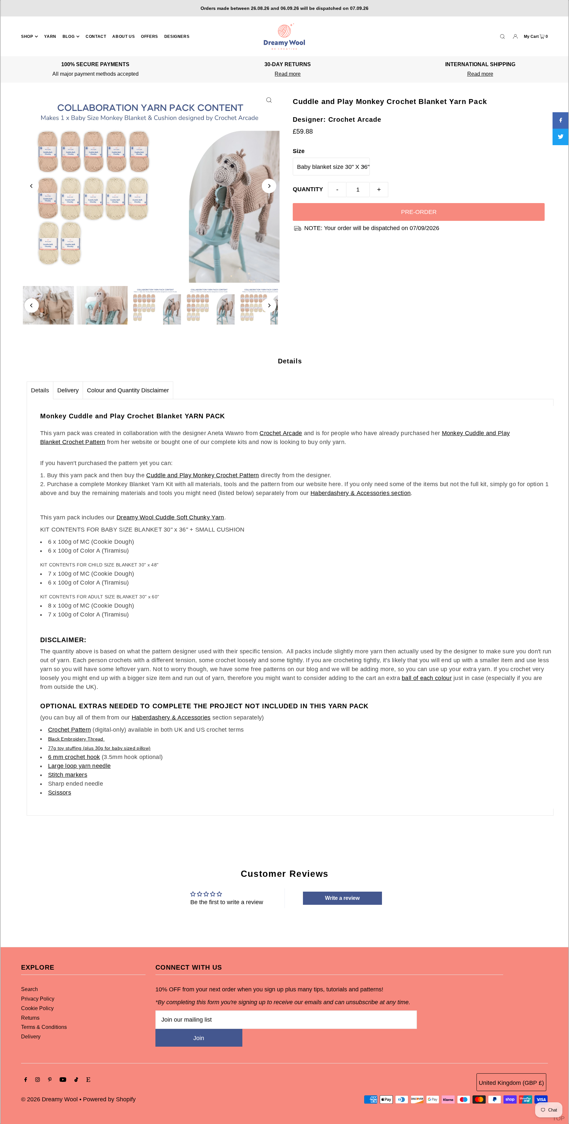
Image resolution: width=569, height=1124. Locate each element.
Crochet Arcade (280, 433)
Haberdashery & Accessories (171, 717)
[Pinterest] (50, 1080)
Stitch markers (67, 774)
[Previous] (31, 186)
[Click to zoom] (269, 99)
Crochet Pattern (69, 729)
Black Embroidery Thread (76, 739)
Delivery (68, 390)
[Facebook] (25, 1080)
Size (299, 151)
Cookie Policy (37, 1008)
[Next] (269, 186)
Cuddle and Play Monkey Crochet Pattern (202, 475)
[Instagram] (37, 1080)
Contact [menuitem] (96, 36)
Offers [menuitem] (149, 36)
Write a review (342, 898)
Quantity (308, 189)
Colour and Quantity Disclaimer (128, 390)
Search (29, 989)
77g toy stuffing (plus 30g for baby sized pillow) (99, 748)
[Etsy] (88, 1080)
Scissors (59, 792)
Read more (288, 74)
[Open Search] (502, 36)
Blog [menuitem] (68, 36)
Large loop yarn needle (79, 766)
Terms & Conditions (44, 1027)
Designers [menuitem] (176, 36)
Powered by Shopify (109, 1099)
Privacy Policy (37, 999)
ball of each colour (427, 678)
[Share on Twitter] (561, 137)
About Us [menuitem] (123, 36)
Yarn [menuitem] (50, 36)
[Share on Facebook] (561, 120)
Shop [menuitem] (27, 36)
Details (40, 390)
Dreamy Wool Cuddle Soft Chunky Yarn (170, 517)
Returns (30, 1018)
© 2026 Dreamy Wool (49, 1099)
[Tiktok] (76, 1080)
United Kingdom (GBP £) (511, 1083)
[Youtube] (63, 1080)
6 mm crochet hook (74, 757)
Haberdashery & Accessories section (361, 493)
